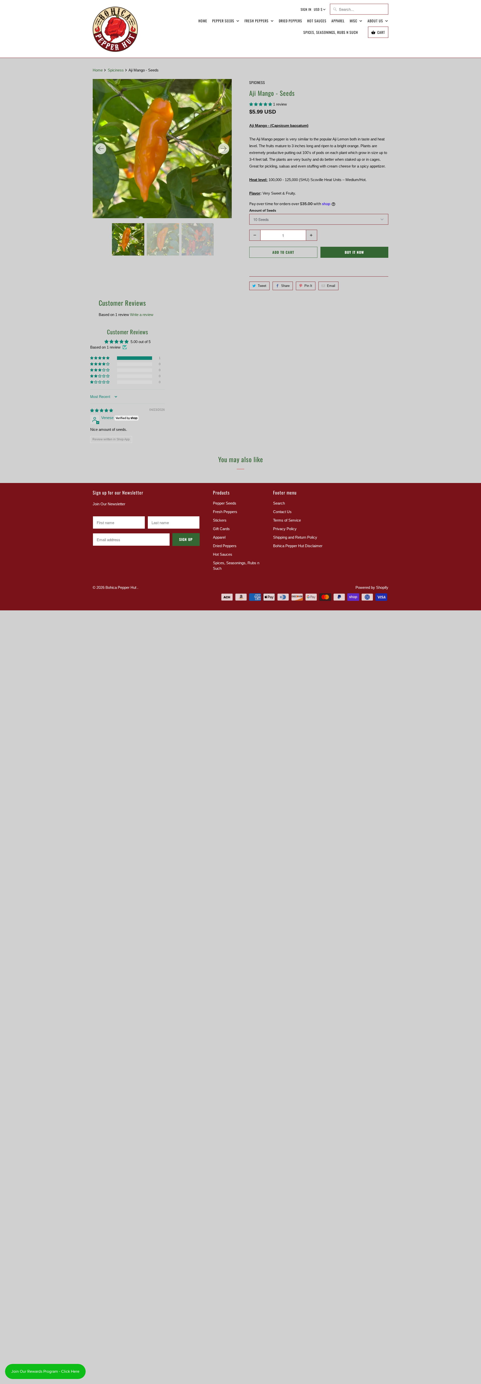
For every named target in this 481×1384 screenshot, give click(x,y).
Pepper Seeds (223, 20)
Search (279, 503)
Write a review (141, 314)
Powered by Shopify (371, 587)
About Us (376, 20)
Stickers (219, 520)
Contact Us (282, 512)
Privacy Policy (285, 529)
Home (202, 20)
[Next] (223, 148)
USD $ (318, 9)
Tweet (262, 286)
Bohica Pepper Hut (121, 587)
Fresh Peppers (257, 20)
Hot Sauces (316, 20)
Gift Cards (221, 529)
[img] (101, 410)
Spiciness (257, 82)
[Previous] (100, 148)
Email (331, 286)
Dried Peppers (290, 20)
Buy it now (354, 252)
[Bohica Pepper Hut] (115, 29)
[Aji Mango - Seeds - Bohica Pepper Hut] (162, 148)
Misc (354, 20)
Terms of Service (287, 520)
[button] (261, 104)
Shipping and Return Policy (295, 537)
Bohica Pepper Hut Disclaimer (297, 546)
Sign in (306, 9)
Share (285, 286)
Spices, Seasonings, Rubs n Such (330, 32)
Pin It (308, 286)
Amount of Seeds (262, 210)
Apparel (338, 20)
